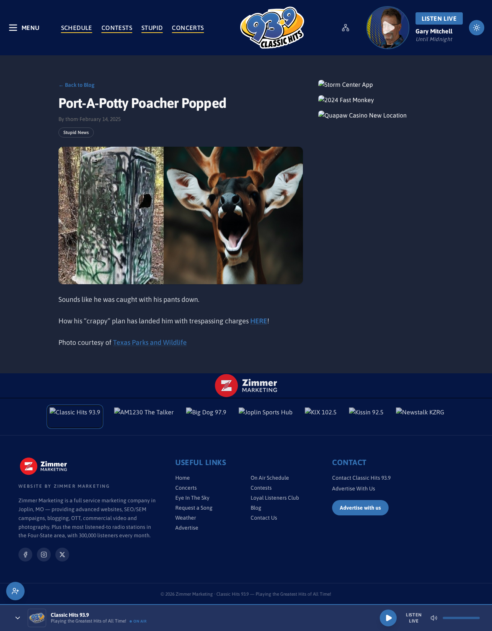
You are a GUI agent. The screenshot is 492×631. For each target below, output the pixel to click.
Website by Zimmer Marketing (64, 486)
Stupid (152, 27)
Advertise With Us (353, 488)
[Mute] (434, 618)
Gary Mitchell (434, 31)
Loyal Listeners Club (275, 498)
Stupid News (76, 132)
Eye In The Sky (192, 498)
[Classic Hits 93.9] (272, 27)
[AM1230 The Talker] (144, 416)
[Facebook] (25, 554)
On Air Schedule (270, 478)
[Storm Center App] (376, 84)
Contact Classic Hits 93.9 (361, 478)
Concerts (188, 27)
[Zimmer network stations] (345, 28)
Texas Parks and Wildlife (150, 342)
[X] (62, 554)
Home (182, 478)
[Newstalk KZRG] (420, 416)
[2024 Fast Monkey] (376, 99)
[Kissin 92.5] (366, 416)
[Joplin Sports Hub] (266, 416)
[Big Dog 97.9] (206, 416)
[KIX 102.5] (321, 416)
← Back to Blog (76, 85)
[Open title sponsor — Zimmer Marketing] (246, 385)
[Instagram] (44, 554)
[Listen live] (387, 27)
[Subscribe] (15, 591)
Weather (185, 518)
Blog (256, 508)
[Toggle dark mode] (476, 27)
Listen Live (439, 18)
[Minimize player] (17, 618)
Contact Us (264, 518)
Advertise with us (360, 508)
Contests (116, 27)
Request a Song (194, 508)
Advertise (186, 528)
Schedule (76, 27)
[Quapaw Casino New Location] (376, 115)
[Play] (388, 617)
